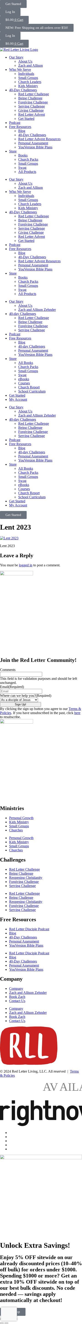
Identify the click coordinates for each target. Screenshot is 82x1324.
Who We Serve (20, 69)
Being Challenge (30, 98)
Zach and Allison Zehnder (37, 310)
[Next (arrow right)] (6, 1323)
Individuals (26, 74)
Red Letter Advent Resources (39, 139)
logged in (25, 565)
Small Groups (28, 78)
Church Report (29, 387)
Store (13, 151)
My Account (18, 399)
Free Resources (20, 127)
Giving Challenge (31, 110)
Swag (22, 167)
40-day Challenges (22, 314)
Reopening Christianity (25, 877)
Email (12, 687)
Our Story (16, 57)
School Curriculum (32, 391)
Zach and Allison (30, 65)
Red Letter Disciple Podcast (29, 929)
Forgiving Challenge (33, 102)
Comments (7, 670)
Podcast (14, 123)
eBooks (23, 379)
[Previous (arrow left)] (2, 1323)
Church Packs (28, 159)
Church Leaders (29, 82)
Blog (21, 131)
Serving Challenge (31, 106)
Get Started (26, 118)
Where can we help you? (25, 696)
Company (16, 988)
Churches (16, 830)
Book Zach (17, 997)
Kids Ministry (28, 86)
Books (23, 155)
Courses (24, 383)
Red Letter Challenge (33, 94)
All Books (25, 363)
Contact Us (17, 1001)
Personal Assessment (33, 143)
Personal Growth (21, 818)
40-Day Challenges (23, 90)
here (77, 713)
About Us (25, 61)
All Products (27, 172)
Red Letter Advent (31, 114)
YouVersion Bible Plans (35, 147)
